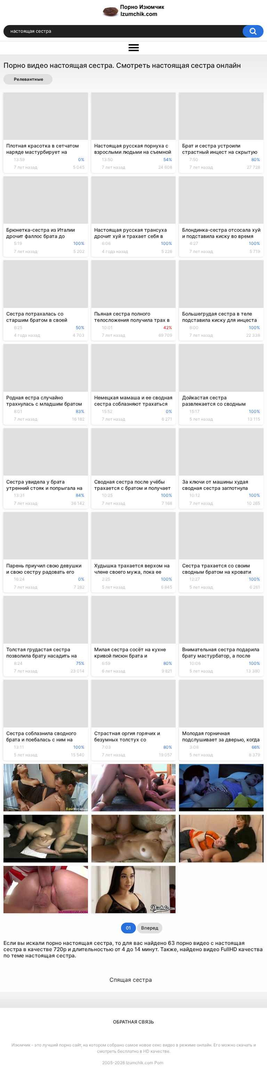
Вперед (149, 928)
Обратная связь (133, 1022)
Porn (158, 1062)
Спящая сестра (131, 979)
